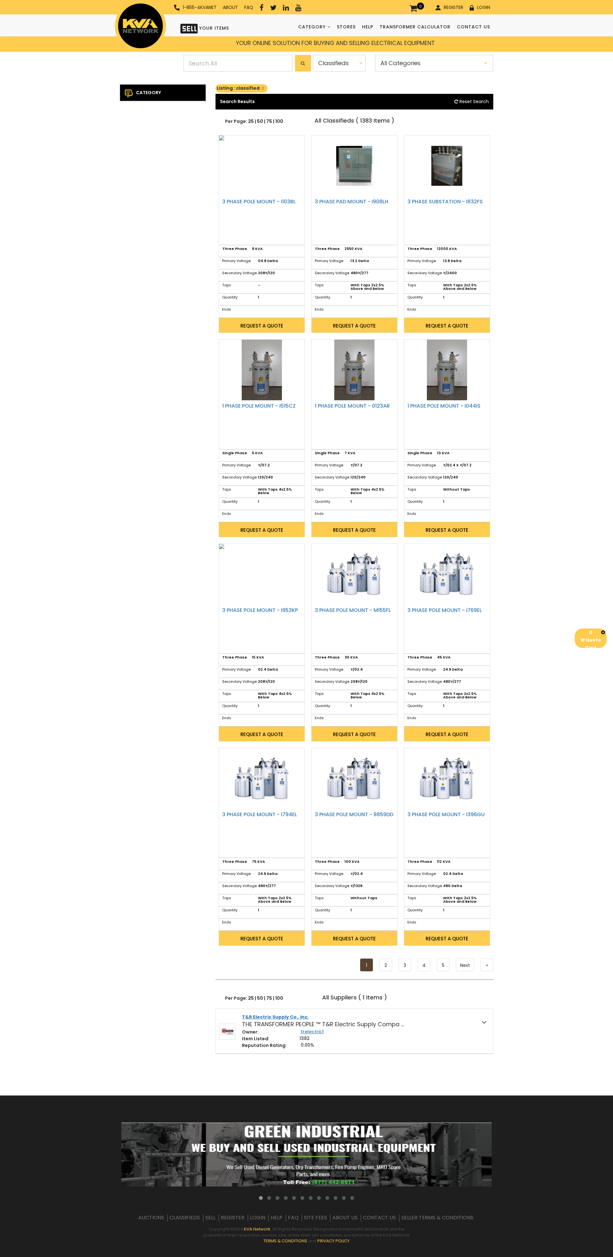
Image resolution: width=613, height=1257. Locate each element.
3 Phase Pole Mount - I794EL (259, 814)
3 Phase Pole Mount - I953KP (260, 610)
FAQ (248, 7)
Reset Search (473, 101)
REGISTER (453, 7)
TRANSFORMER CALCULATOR (415, 27)
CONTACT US (473, 27)
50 (260, 121)
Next (465, 965)
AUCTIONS (151, 1217)
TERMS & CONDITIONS (285, 1241)
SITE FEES (315, 1217)
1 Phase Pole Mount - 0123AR (352, 406)
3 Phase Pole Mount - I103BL (259, 201)
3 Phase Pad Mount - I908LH (351, 201)
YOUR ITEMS (213, 28)
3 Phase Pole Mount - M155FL (353, 610)
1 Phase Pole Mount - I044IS (444, 406)
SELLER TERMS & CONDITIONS (437, 1217)
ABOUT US (345, 1217)
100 (279, 121)
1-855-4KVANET (199, 7)
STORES (346, 27)
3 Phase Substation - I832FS (445, 201)
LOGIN (483, 7)
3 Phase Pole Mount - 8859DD (354, 814)
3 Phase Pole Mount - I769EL (444, 610)
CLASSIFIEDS (185, 1217)
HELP (367, 27)
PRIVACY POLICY (333, 1241)
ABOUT (230, 7)
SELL (210, 1217)
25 (251, 121)
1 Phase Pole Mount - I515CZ (259, 406)
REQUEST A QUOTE (261, 325)
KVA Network (257, 1229)
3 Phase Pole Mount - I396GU (446, 814)
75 (269, 121)
